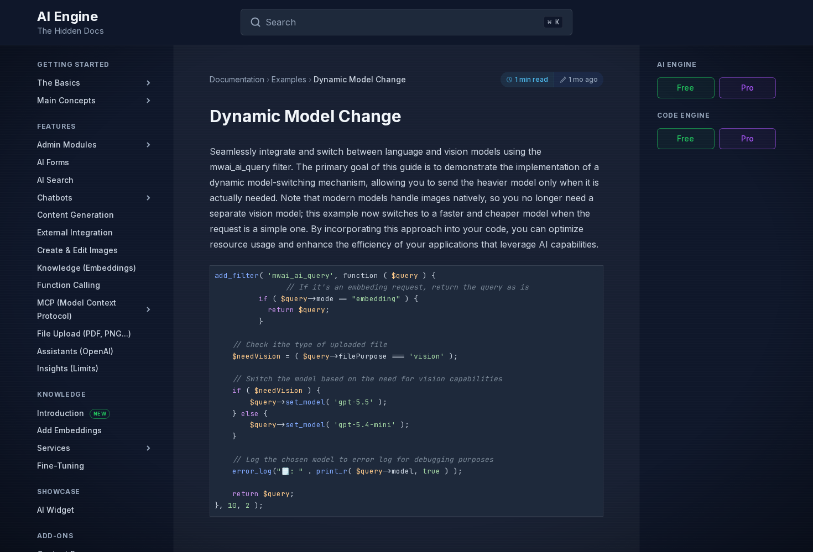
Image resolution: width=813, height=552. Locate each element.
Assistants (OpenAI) (75, 351)
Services (53, 448)
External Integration (75, 232)
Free (685, 87)
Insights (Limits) (67, 369)
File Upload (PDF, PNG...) (84, 333)
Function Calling (68, 285)
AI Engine (67, 16)
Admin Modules (67, 144)
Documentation (237, 79)
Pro (747, 87)
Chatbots (54, 197)
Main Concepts (66, 100)
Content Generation (75, 215)
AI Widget (55, 510)
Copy (587, 276)
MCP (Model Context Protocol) (76, 309)
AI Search (55, 180)
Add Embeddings (69, 430)
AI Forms (53, 162)
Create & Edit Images (77, 250)
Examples (289, 79)
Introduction (71, 413)
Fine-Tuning (60, 465)
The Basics (58, 82)
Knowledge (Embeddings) (86, 267)
